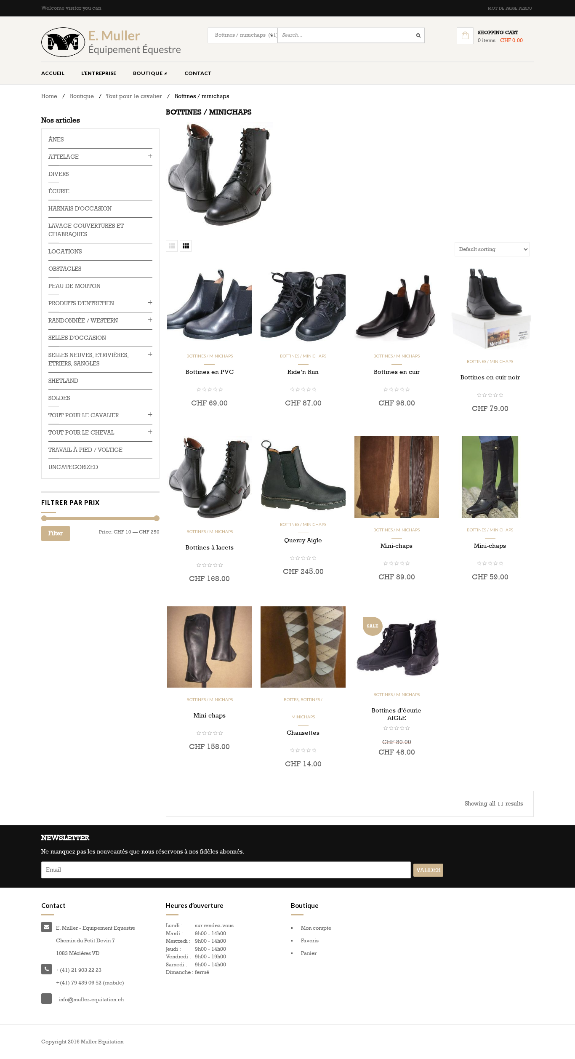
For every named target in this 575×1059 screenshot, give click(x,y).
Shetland (63, 380)
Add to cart (396, 595)
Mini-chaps (397, 546)
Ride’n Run (303, 372)
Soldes (59, 398)
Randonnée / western (83, 320)
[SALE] (396, 644)
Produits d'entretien (81, 303)
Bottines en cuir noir (490, 377)
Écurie (58, 191)
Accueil (52, 73)
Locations (65, 251)
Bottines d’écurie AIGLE (396, 714)
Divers (58, 174)
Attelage (63, 156)
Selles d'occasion (77, 337)
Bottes (291, 699)
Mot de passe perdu (510, 8)
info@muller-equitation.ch (91, 999)
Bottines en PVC (210, 372)
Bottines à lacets (210, 547)
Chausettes (303, 732)
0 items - (500, 40)
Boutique (148, 73)
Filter (55, 533)
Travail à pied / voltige (85, 449)
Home (49, 96)
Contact (198, 73)
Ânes (56, 139)
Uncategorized (73, 467)
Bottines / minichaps (209, 355)
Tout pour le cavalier (134, 96)
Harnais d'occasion (80, 208)
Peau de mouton (74, 286)
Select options (210, 421)
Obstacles (64, 268)
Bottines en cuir (397, 372)
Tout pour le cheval (81, 432)
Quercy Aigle (303, 540)
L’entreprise (98, 73)
